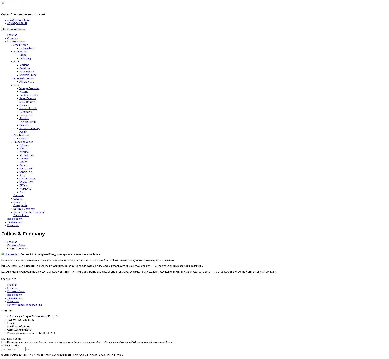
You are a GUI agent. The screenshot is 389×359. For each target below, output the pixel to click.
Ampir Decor (20, 45)
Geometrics (25, 115)
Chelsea (23, 138)
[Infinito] (12, 8)
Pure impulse (26, 71)
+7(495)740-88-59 (17, 23)
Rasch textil (25, 168)
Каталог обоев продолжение (24, 304)
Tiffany (23, 185)
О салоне (12, 38)
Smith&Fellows (27, 178)
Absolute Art (26, 81)
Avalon (23, 131)
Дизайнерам (14, 222)
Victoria (23, 91)
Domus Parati (21, 215)
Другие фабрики (23, 141)
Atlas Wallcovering (23, 78)
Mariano (24, 65)
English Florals (27, 121)
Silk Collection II (28, 101)
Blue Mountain (21, 135)
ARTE (16, 61)
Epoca (22, 148)
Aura (16, 85)
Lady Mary (25, 58)
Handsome (25, 111)
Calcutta (18, 198)
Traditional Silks (28, 95)
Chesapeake (20, 205)
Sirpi (22, 175)
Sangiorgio (25, 172)
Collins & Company (24, 208)
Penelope (24, 68)
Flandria (24, 118)
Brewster (18, 195)
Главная (12, 34)
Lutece (23, 162)
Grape (22, 55)
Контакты (13, 225)
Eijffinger (24, 145)
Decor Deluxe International (28, 212)
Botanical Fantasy (29, 128)
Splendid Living (28, 75)
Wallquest (25, 188)
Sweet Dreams (27, 98)
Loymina (24, 158)
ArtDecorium (20, 51)
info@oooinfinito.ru (18, 20)
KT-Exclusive (26, 155)
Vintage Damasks (29, 88)
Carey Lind (19, 202)
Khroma (24, 152)
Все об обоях (14, 218)
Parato (23, 165)
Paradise (24, 105)
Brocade (24, 125)
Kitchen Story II (28, 108)
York (22, 192)
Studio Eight (26, 182)
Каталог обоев (16, 41)
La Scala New (26, 48)
